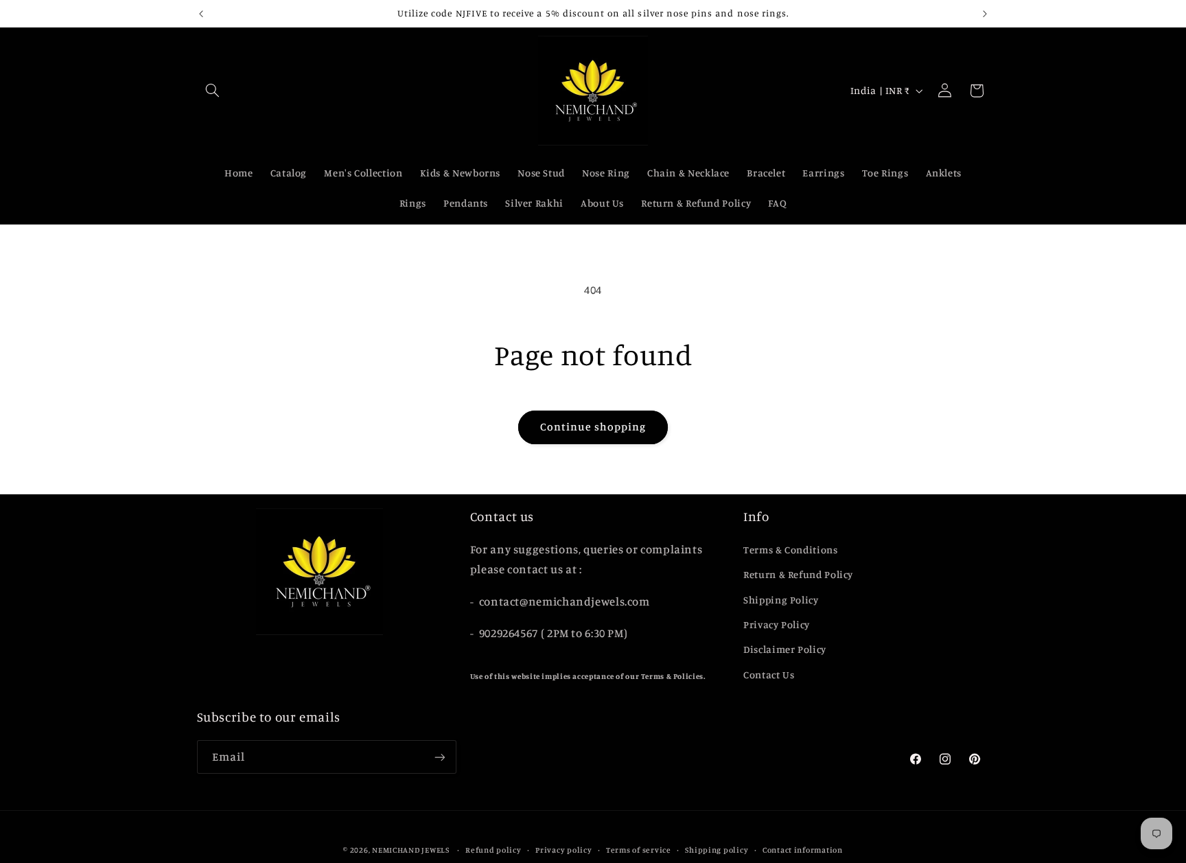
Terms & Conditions (790, 549)
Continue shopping (593, 426)
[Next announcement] (985, 13)
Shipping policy (716, 850)
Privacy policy (563, 850)
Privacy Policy (776, 624)
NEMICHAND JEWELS (412, 850)
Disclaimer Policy (784, 649)
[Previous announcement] (201, 13)
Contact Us (768, 674)
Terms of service (638, 850)
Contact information (803, 850)
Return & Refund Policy (798, 574)
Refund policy (493, 850)
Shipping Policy (780, 600)
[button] (213, 90)
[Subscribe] (439, 757)
